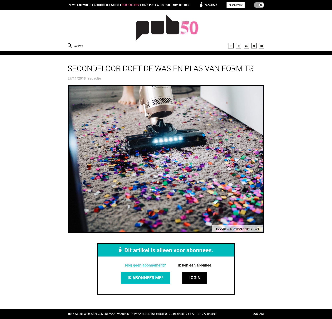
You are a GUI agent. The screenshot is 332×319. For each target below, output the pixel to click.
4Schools (101, 5)
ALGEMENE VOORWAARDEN (112, 313)
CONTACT (258, 313)
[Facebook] (231, 45)
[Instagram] (238, 45)
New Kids (85, 5)
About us (163, 5)
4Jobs (115, 5)
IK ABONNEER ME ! (145, 277)
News (72, 5)
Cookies (157, 313)
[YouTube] (261, 45)
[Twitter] (254, 45)
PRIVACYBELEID (140, 313)
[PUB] (167, 31)
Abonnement (235, 4)
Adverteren (181, 5)
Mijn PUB (148, 5)
